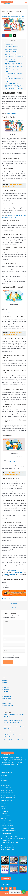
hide (16, 40)
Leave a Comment (6, 16)
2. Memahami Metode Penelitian (13, 64)
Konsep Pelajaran (14, 16)
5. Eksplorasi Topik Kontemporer (13, 73)
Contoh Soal (7, 81)
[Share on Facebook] (3, 35)
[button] (26, 2)
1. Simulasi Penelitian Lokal (12, 83)
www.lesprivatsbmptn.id (9, 574)
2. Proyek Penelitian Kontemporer (14, 85)
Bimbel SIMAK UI (5, 691)
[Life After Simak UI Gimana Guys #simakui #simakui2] (5, 860)
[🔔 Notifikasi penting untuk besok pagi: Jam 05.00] (23, 860)
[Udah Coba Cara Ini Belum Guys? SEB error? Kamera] (14, 869)
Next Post (14, 607)
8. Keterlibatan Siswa (11, 59)
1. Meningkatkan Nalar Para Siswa (13, 63)
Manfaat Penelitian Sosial (10, 61)
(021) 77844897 (12, 570)
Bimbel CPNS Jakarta (11, 113)
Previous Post (14, 603)
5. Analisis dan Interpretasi (12, 53)
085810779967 (19, 572)
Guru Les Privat (5, 684)
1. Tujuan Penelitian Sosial (12, 46)
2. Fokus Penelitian (10, 48)
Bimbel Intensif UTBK (6, 701)
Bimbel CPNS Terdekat (7, 703)
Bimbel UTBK (5, 682)
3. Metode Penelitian (11, 49)
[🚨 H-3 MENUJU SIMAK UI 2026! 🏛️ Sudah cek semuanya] (23, 869)
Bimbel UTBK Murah (6, 696)
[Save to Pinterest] (7, 35)
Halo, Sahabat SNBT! (7, 43)
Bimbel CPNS (9, 313)
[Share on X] (14, 35)
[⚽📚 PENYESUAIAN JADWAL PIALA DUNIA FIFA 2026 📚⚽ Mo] (5, 869)
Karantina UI (4, 680)
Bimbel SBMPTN (5, 689)
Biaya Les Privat (5, 687)
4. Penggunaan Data (11, 51)
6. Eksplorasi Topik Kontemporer (13, 54)
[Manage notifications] (25, 893)
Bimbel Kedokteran (6, 694)
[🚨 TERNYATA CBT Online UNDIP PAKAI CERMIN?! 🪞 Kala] (14, 860)
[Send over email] (10, 35)
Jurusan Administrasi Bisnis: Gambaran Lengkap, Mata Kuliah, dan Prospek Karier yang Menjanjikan (13, 734)
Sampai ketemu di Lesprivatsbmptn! (14, 88)
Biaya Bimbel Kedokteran (7, 705)
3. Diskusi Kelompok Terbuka (13, 86)
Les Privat (4, 678)
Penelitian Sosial (8, 44)
